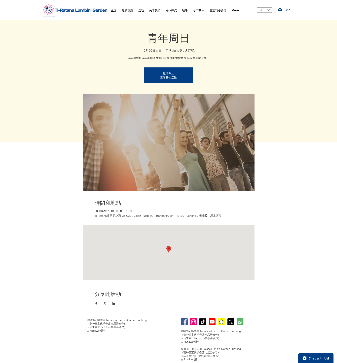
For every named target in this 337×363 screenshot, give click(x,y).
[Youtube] (212, 321)
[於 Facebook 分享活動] (96, 303)
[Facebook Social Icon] (184, 321)
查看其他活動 (168, 77)
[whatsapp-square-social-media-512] (240, 321)
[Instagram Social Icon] (193, 321)
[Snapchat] (221, 321)
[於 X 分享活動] (105, 303)
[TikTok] (202, 321)
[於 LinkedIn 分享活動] (113, 303)
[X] (230, 321)
